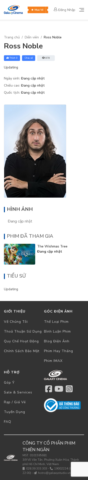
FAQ (7, 421)
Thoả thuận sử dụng (23, 331)
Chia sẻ (28, 58)
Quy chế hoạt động (21, 341)
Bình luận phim (57, 331)
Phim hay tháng (58, 351)
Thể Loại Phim (56, 321)
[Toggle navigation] (81, 9)
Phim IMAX (53, 360)
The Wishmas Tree (52, 246)
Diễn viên (32, 37)
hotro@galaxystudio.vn (54, 473)
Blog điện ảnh (56, 341)
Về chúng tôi (16, 321)
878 (47, 58)
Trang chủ (12, 37)
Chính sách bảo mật (21, 351)
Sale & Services (18, 392)
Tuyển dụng (14, 412)
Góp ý (9, 382)
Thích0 (14, 58)
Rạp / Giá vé (15, 402)
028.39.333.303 (36, 468)
